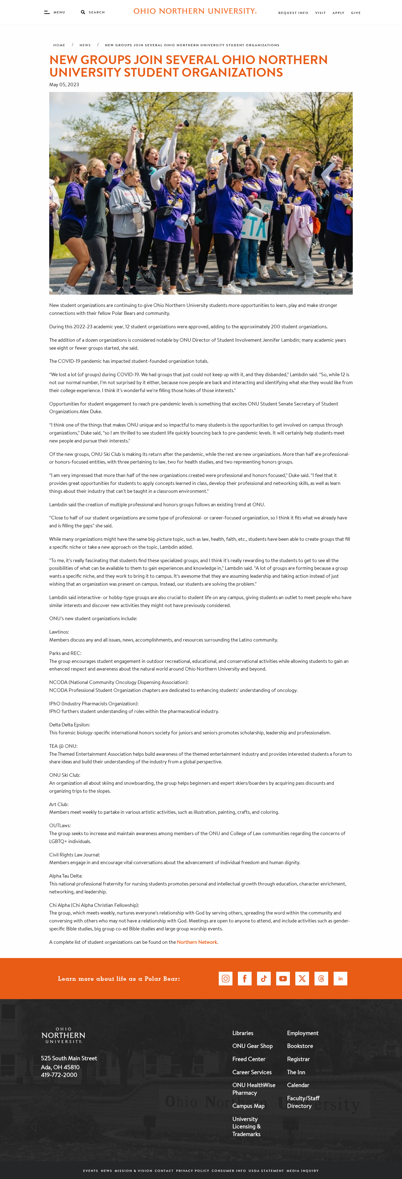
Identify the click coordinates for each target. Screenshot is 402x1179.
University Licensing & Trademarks (246, 1126)
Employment (303, 1033)
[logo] (91, 1036)
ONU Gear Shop (252, 1045)
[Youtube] (283, 978)
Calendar (298, 1085)
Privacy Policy (192, 1170)
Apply (339, 12)
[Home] (195, 12)
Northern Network (197, 942)
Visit (320, 12)
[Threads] (321, 978)
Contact (164, 1170)
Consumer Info (229, 1170)
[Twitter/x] (302, 978)
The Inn (296, 1072)
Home (59, 45)
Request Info (293, 12)
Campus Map (248, 1105)
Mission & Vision (134, 1170)
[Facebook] (245, 978)
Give (356, 12)
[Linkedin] (340, 978)
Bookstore (300, 1045)
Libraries (243, 1033)
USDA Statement (266, 1170)
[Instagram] (225, 978)
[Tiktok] (264, 978)
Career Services (252, 1072)
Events (90, 1170)
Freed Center (249, 1059)
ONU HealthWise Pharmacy (253, 1088)
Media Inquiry (303, 1170)
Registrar (298, 1059)
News (85, 45)
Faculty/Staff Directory (303, 1101)
